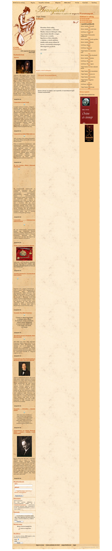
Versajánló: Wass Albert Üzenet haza (23, 312)
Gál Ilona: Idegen (85, 45)
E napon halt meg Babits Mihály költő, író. (24, 134)
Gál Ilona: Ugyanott (86, 48)
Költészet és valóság (19, 2)
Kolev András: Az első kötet (88, 29)
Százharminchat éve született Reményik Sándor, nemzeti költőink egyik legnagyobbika (24, 432)
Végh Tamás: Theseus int (88, 74)
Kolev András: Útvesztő (87, 26)
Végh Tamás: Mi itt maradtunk (89, 71)
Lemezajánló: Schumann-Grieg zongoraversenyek (24, 220)
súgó (74, 545)
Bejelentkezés (18, 49)
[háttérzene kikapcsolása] (26, 528)
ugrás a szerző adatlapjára (44, 70)
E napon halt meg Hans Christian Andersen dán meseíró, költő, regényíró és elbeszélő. (24, 359)
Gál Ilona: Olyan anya (87, 61)
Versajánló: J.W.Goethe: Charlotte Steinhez (24, 409)
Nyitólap (94, 2)
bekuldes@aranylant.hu (20, 505)
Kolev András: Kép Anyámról (89, 55)
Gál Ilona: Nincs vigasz (87, 64)
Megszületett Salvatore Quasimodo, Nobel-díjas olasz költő (24, 336)
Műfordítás (67, 2)
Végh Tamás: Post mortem (88, 77)
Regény (33, 2)
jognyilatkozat (66, 545)
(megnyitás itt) (17, 99)
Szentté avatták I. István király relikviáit (24, 245)
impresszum (40, 545)
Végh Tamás (41, 17)
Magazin (57, 2)
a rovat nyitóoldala (86, 22)
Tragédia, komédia (44, 2)
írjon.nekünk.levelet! (53, 545)
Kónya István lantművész (24, 526)
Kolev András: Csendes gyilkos (89, 39)
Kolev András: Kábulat (87, 42)
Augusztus (16, 57)
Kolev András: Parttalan (87, 58)
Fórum (77, 2)
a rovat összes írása (86, 20)
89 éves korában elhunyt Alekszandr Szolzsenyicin (24, 166)
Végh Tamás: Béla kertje (87, 87)
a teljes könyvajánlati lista (87, 94)
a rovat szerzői (85, 19)
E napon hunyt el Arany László (21, 102)
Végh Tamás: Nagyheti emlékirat (87, 80)
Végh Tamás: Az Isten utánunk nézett (89, 67)
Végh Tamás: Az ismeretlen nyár (88, 51)
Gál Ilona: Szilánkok (86, 84)
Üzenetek (85, 2)
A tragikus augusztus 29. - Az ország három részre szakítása (24, 274)
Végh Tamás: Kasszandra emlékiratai (88, 35)
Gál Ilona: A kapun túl (87, 32)
